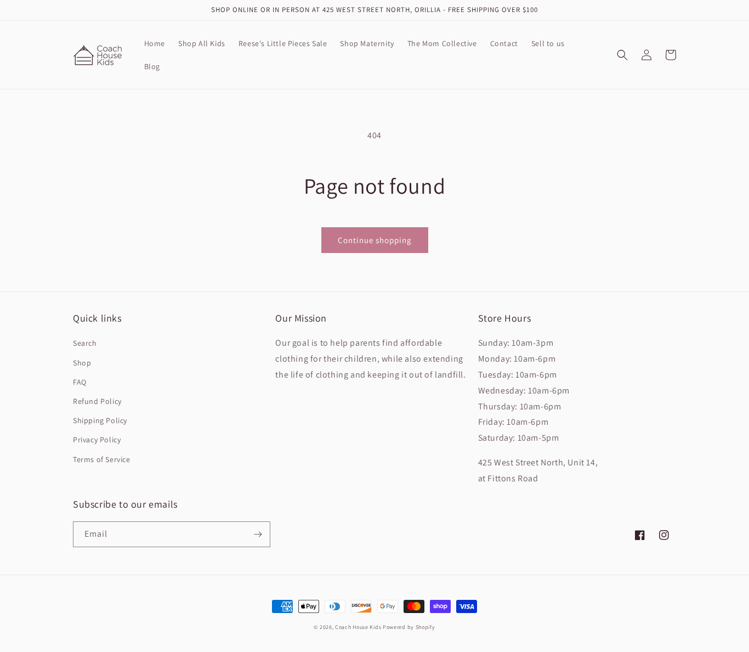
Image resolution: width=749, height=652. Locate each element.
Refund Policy (97, 401)
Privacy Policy (97, 440)
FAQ (80, 382)
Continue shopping (375, 240)
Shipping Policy (100, 420)
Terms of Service (101, 459)
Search (85, 343)
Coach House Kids (358, 627)
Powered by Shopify (409, 627)
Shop (82, 363)
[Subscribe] (258, 534)
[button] (622, 55)
